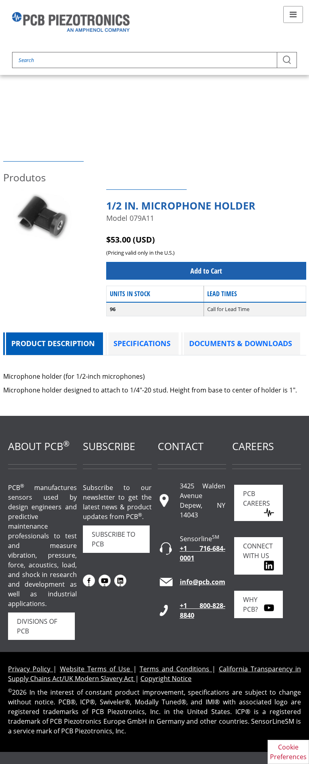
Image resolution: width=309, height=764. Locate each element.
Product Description (53, 343)
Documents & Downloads (240, 343)
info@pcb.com (202, 581)
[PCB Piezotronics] (71, 22)
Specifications (142, 343)
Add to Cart (206, 271)
